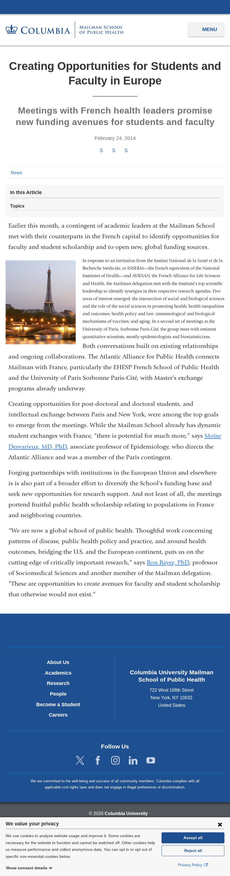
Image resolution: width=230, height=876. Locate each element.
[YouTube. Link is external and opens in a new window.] (150, 760)
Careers (58, 715)
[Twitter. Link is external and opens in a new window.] (80, 760)
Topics (17, 206)
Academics (58, 673)
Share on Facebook (101, 150)
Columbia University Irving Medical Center (115, 6)
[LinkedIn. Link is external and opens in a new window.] (133, 760)
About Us (58, 662)
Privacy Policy (190, 865)
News (16, 172)
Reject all (193, 850)
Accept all (193, 837)
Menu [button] (209, 29)
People (58, 694)
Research (58, 683)
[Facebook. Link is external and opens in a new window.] (97, 760)
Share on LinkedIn (126, 150)
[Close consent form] (219, 824)
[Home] (64, 29)
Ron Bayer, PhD (168, 562)
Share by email (133, 151)
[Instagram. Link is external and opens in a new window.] (115, 760)
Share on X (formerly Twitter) (113, 150)
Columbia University (126, 813)
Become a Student (58, 704)
